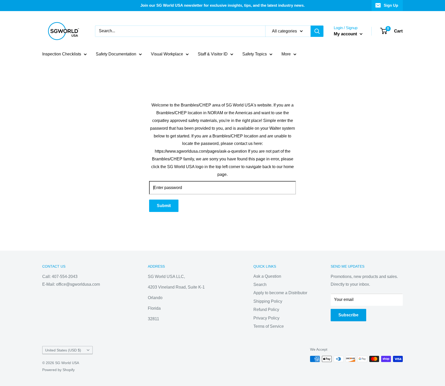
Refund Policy (266, 309)
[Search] (317, 31)
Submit (164, 205)
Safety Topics (254, 54)
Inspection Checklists (61, 54)
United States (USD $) (63, 350)
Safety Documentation (116, 54)
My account (346, 33)
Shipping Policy (267, 301)
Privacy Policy (266, 318)
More (286, 54)
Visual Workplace (167, 54)
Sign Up (391, 5)
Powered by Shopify (58, 370)
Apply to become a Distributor (280, 293)
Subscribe (348, 315)
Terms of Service (268, 326)
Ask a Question (267, 276)
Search (260, 284)
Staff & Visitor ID (213, 54)
